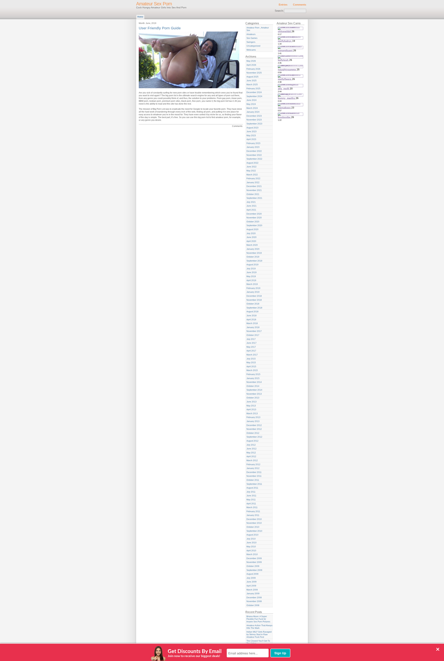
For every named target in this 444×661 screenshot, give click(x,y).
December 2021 (254, 186)
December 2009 (254, 558)
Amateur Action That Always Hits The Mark (259, 626)
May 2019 (251, 276)
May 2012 (251, 452)
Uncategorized (253, 46)
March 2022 (252, 174)
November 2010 (254, 523)
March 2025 (252, 84)
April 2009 (251, 586)
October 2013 (252, 398)
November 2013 (254, 394)
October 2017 (252, 335)
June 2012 (251, 448)
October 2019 (252, 257)
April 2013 (251, 409)
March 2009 (252, 590)
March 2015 (252, 370)
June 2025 (251, 80)
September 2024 (254, 96)
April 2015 (251, 366)
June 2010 (251, 542)
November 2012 (254, 429)
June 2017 (251, 343)
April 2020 (251, 241)
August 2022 (252, 163)
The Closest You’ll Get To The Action (258, 642)
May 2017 (251, 347)
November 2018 (254, 300)
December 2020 (254, 214)
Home (140, 17)
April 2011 (251, 503)
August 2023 (252, 128)
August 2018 (252, 311)
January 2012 (252, 468)
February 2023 (253, 143)
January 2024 (252, 112)
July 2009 (251, 578)
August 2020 (252, 229)
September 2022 (254, 159)
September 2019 (254, 261)
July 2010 (251, 539)
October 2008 (252, 605)
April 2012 (251, 456)
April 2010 (251, 550)
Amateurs (250, 34)
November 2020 (254, 217)
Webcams (251, 50)
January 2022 (252, 182)
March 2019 (252, 284)
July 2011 (250, 492)
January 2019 (252, 292)
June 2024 (251, 100)
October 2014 (252, 386)
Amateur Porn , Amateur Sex (257, 29)
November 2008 (254, 601)
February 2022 (253, 178)
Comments (299, 4)
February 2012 (253, 464)
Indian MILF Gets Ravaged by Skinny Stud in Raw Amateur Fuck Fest (259, 634)
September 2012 (254, 437)
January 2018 (252, 327)
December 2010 (254, 519)
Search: (279, 10)
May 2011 (251, 499)
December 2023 (254, 116)
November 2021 (254, 190)
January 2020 (252, 249)
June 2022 (251, 167)
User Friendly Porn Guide (160, 28)
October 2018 (252, 304)
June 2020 (251, 237)
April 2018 (251, 319)
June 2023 (251, 131)
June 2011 (251, 495)
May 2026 (251, 61)
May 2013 (251, 406)
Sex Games (251, 38)
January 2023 (252, 147)
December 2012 (254, 425)
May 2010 (251, 546)
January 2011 (252, 515)
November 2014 (254, 382)
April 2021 (251, 210)
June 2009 (251, 582)
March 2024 (252, 108)
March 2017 (252, 355)
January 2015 (252, 378)
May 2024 (251, 104)
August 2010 (252, 535)
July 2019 (251, 268)
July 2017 (251, 339)
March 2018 (252, 323)
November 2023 (254, 120)
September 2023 (254, 124)
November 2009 (254, 562)
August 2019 (252, 264)
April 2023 (251, 139)
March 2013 (252, 413)
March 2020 (252, 245)
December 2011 (254, 472)
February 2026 (253, 69)
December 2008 (254, 597)
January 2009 (252, 593)
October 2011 (252, 480)
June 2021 (251, 206)
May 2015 (251, 362)
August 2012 (252, 441)
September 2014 (254, 390)
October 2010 (252, 527)
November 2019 (254, 253)
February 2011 (253, 511)
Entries (283, 4)
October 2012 (252, 433)
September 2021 (254, 198)
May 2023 (251, 135)
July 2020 (251, 233)
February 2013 (253, 417)
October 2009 (252, 566)
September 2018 (254, 308)
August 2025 (252, 77)
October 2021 (252, 194)
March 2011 (252, 507)
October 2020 (252, 221)
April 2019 (251, 280)
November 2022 (254, 155)
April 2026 (251, 65)
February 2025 (253, 88)
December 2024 (254, 92)
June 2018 (251, 315)
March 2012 (252, 460)
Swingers (250, 42)
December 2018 (254, 296)
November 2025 (254, 73)
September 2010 (254, 531)
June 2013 (251, 402)
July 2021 (251, 202)
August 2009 (252, 574)
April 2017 (251, 351)
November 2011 (254, 476)
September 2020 (254, 225)
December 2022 (254, 151)
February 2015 (253, 374)
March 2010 (252, 554)
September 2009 (254, 570)
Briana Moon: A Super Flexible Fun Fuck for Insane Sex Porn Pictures (258, 619)
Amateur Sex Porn (154, 3)
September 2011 (254, 484)
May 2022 (251, 170)
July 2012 (251, 445)
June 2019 (251, 272)
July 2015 (251, 359)
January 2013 (252, 421)
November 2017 (254, 331)
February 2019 (253, 288)
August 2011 (252, 488)
